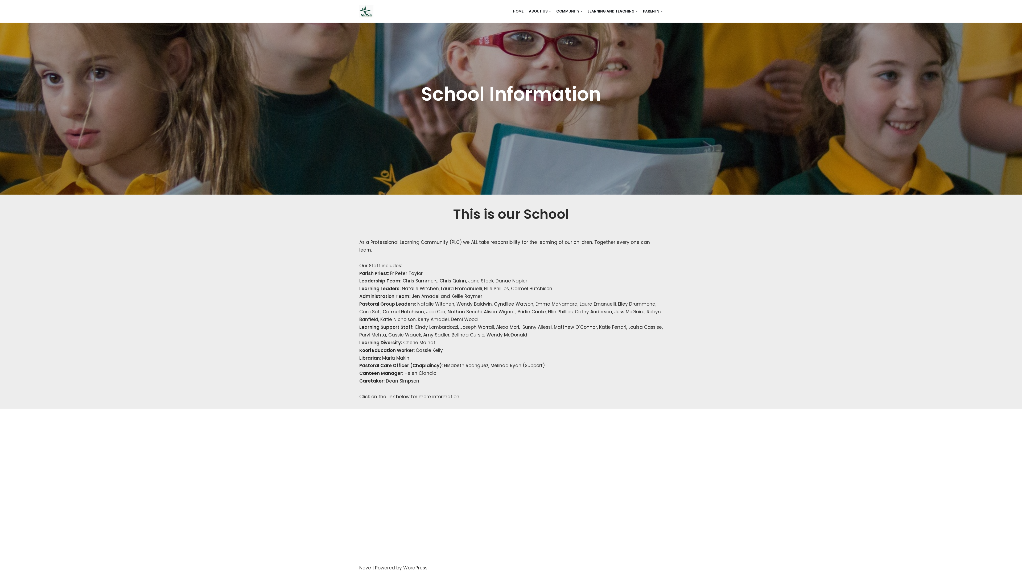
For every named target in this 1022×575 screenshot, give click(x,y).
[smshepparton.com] (366, 11)
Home (518, 11)
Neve (365, 568)
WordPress (415, 568)
